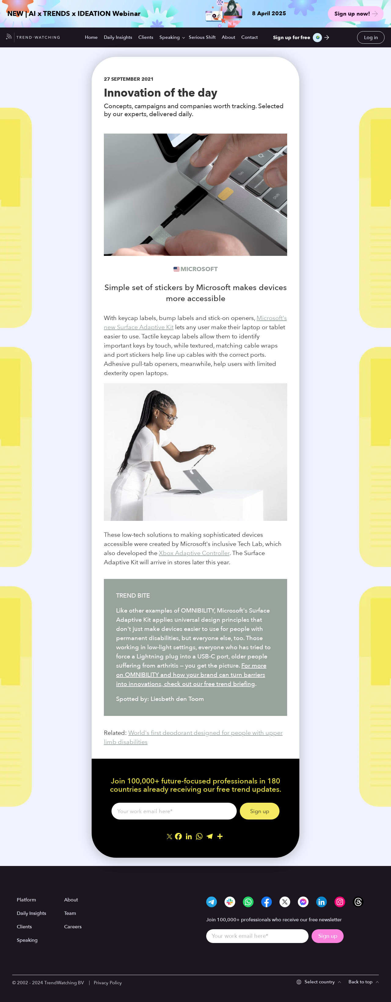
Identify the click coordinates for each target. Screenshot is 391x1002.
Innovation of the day (160, 92)
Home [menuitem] (91, 37)
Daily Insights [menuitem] (118, 37)
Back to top (361, 982)
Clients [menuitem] (145, 37)
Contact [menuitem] (249, 37)
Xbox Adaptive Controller (194, 553)
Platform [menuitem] (26, 900)
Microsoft (199, 269)
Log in (371, 37)
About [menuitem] (228, 37)
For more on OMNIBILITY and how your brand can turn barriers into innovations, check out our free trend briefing (191, 674)
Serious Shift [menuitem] (202, 37)
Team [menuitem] (70, 913)
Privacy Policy (108, 983)
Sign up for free (291, 37)
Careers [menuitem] (73, 926)
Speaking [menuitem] (169, 37)
